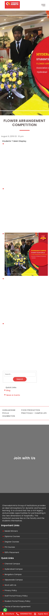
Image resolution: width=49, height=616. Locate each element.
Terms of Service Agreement (18, 606)
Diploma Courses (12, 536)
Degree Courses (12, 541)
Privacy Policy (11, 590)
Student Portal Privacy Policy (17, 601)
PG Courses (10, 547)
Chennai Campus (12, 563)
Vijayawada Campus (14, 579)
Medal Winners (11, 531)
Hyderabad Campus (14, 569)
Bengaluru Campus (13, 574)
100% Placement (12, 552)
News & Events (13, 395)
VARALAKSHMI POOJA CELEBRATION (8, 413)
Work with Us (10, 585)
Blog (8, 390)
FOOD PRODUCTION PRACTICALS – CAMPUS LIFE (34, 411)
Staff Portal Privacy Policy (16, 595)
